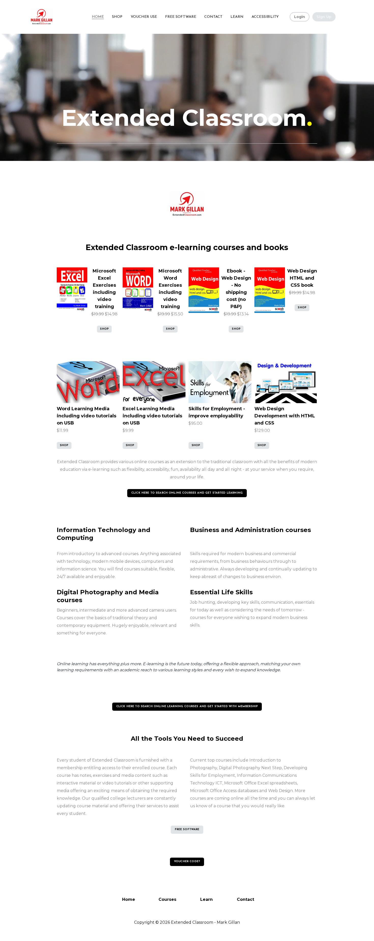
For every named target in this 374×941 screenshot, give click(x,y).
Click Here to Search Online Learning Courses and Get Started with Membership (187, 706)
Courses (167, 899)
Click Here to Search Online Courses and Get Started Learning (187, 493)
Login (299, 16)
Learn (206, 899)
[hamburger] (59, 14)
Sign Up (324, 16)
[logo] (41, 17)
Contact (245, 899)
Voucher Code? (187, 861)
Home (128, 899)
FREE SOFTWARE (187, 829)
